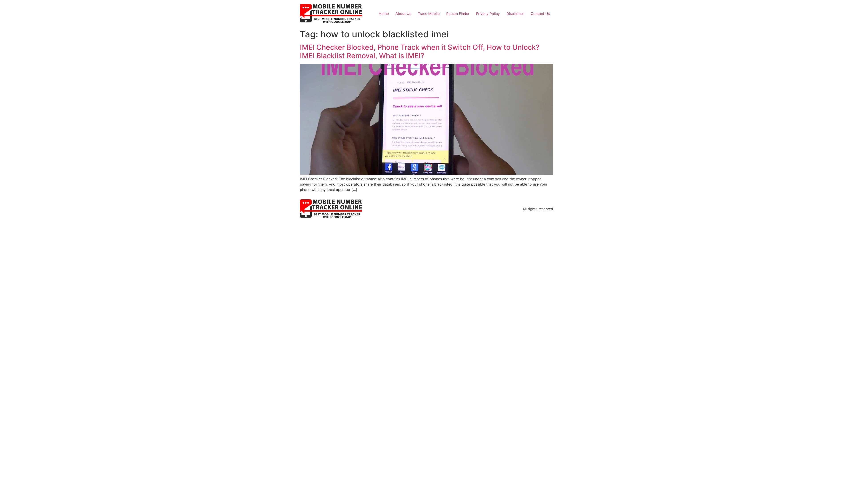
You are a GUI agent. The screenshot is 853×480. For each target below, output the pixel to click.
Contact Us (540, 13)
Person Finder (457, 13)
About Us (403, 13)
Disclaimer (515, 13)
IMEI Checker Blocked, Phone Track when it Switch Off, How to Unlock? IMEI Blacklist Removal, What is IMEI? (420, 51)
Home (384, 13)
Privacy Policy (488, 13)
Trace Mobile (429, 13)
